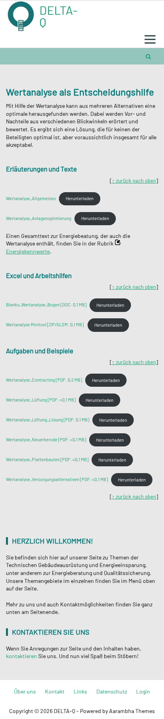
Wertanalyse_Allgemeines (31, 198)
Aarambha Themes (132, 710)
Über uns (25, 691)
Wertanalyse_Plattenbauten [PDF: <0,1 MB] (47, 459)
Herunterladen (80, 198)
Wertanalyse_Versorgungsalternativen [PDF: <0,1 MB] (57, 479)
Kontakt (54, 691)
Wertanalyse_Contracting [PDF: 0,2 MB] (44, 380)
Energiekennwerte (28, 251)
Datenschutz (111, 691)
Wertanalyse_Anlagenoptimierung (38, 218)
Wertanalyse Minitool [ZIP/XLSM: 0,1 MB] (45, 324)
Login (143, 691)
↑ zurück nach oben (134, 180)
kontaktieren (21, 656)
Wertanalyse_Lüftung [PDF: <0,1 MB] (41, 400)
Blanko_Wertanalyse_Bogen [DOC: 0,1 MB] (46, 305)
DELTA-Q (58, 16)
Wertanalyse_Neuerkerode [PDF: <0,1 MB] (46, 439)
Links (80, 691)
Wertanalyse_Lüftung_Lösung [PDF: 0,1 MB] (47, 420)
